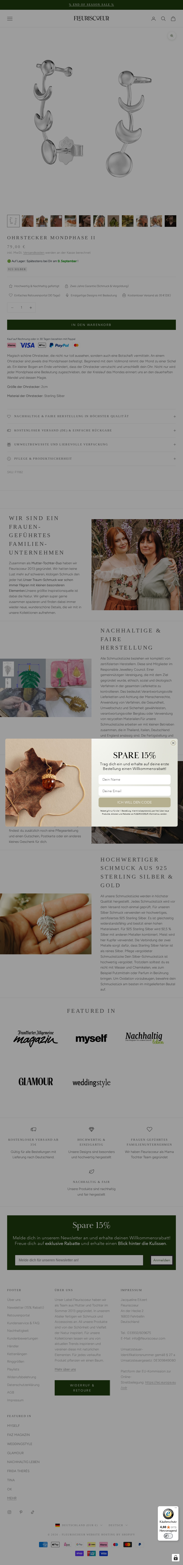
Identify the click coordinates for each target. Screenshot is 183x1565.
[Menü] (176, 1508)
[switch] (168, 1536)
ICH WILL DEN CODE (134, 802)
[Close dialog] (173, 743)
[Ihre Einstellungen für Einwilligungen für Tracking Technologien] (175, 1557)
